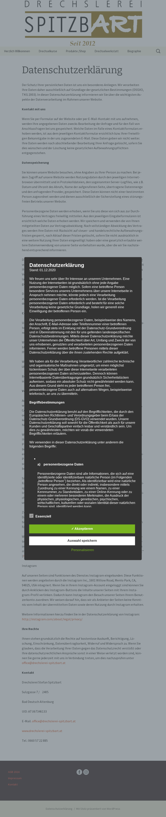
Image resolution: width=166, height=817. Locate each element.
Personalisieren (82, 550)
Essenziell (43, 516)
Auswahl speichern (82, 540)
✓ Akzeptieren (82, 528)
